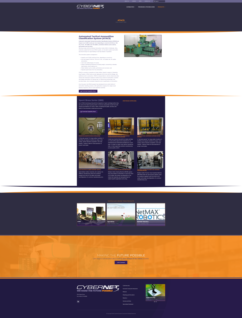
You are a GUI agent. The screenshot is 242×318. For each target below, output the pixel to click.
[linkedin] (78, 301)
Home (117, 22)
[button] (78, 215)
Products (121, 22)
